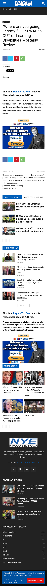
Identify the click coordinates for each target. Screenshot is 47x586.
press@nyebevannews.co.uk (28, 462)
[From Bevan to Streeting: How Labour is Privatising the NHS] (9, 206)
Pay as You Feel (21, 91)
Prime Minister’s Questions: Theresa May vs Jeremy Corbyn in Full (34, 177)
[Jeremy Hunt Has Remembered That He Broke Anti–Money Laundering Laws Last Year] (9, 257)
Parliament (28, 412)
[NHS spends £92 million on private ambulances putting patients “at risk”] (9, 219)
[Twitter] (10, 58)
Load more (22, 305)
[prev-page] (4, 240)
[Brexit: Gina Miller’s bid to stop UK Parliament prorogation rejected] (9, 283)
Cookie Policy (12, 582)
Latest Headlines (8, 384)
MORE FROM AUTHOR (33, 197)
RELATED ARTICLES (12, 197)
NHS (15, 9)
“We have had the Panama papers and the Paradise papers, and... (12, 418)
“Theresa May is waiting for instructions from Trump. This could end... (29, 295)
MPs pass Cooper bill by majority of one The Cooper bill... (12, 390)
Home (5, 9)
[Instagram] (20, 469)
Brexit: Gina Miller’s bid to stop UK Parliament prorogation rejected (29, 282)
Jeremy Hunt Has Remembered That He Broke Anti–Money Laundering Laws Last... (30, 257)
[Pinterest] (16, 58)
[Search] (43, 3)
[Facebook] (5, 58)
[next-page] (8, 240)
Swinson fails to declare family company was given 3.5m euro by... (29, 513)
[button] (4, 3)
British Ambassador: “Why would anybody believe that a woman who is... (30, 488)
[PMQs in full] (34, 406)
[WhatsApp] (22, 58)
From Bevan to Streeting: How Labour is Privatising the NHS (30, 207)
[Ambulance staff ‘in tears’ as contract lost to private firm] (9, 231)
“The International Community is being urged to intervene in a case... (30, 269)
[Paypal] (26, 469)
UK (10, 9)
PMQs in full (29, 416)
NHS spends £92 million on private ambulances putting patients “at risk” (29, 219)
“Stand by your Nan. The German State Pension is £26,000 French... (30, 501)
